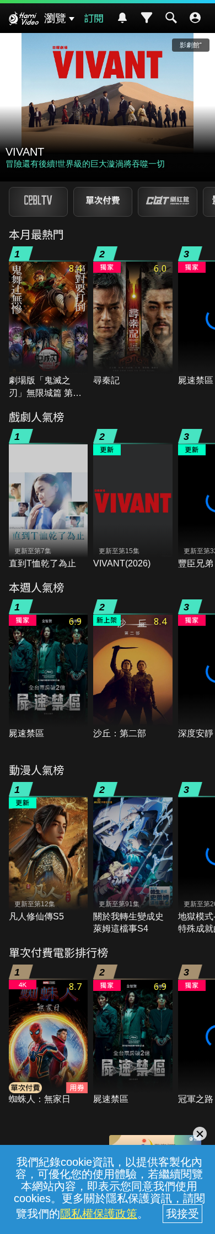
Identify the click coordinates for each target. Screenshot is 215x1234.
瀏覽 (55, 18)
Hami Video (24, 19)
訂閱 (94, 17)
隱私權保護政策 (98, 1214)
